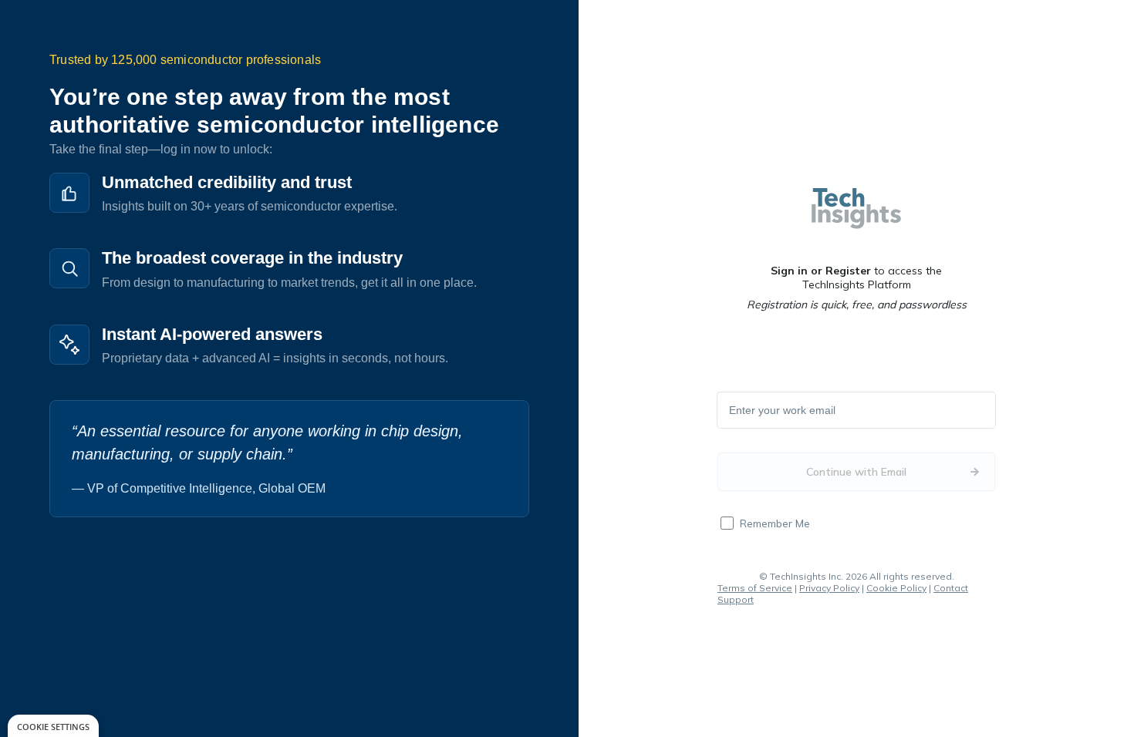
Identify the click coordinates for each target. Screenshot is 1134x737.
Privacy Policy (829, 588)
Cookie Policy (896, 588)
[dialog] (53, 726)
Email (743, 411)
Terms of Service (754, 588)
